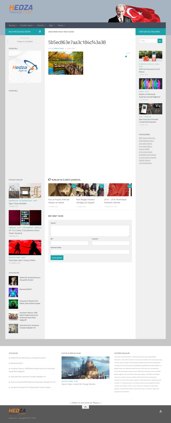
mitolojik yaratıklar (127, 383)
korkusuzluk (117, 380)
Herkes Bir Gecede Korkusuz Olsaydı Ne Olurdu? (30, 278)
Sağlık (141, 91)
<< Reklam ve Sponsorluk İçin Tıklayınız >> (85, 402)
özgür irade (156, 389)
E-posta (95, 239)
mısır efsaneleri (136, 383)
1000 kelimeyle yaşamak (139, 357)
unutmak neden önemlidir (127, 389)
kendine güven (153, 377)
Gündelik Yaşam (26, 25)
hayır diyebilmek (127, 368)
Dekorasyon (13, 201)
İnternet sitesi (56, 247)
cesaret (121, 363)
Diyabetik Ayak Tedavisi (147, 154)
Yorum (53, 223)
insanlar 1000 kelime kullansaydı (142, 371)
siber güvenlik (147, 386)
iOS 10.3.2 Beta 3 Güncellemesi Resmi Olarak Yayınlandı (24, 232)
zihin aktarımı (149, 389)
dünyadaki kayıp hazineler (145, 363)
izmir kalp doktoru (145, 143)
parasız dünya (144, 383)
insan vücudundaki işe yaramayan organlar (135, 374)
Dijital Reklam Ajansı (146, 140)
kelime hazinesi (145, 377)
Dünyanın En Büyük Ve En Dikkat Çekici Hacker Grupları (30, 302)
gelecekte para (139, 365)
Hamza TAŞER (144, 149)
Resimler (40, 25)
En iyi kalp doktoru (145, 146)
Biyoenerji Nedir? (26, 289)
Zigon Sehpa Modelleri (18, 203)
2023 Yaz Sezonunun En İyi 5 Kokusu (149, 70)
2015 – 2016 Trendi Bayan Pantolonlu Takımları (115, 201)
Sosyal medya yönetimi (147, 157)
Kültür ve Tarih (14, 257)
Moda (157, 64)
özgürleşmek (117, 392)
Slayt (35, 201)
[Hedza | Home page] (21, 9)
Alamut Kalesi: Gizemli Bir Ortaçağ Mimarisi (78, 384)
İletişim (60, 25)
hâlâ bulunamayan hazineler (125, 371)
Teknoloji (12, 25)
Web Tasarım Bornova (147, 138)
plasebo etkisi (151, 383)
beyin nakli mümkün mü (128, 360)
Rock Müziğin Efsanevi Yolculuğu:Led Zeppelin (85, 201)
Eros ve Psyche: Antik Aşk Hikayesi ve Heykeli (58, 201)
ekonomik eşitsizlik (130, 365)
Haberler (12, 227)
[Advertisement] (90, 119)
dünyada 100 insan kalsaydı (131, 363)
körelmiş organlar (134, 380)
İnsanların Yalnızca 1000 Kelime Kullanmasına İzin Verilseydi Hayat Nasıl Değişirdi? (29, 316)
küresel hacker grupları (145, 380)
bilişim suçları (139, 360)
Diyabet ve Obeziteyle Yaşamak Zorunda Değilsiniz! (149, 95)
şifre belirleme (125, 392)
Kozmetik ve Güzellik (146, 64)
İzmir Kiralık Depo (145, 163)
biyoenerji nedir (147, 360)
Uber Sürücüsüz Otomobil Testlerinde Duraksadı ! (148, 120)
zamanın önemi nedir (139, 389)
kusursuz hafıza (125, 380)
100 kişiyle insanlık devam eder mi (123, 357)
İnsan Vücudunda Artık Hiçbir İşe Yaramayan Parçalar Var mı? (33, 382)
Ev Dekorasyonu (25, 201)
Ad (52, 239)
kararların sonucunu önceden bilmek (131, 377)
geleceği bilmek (118, 368)
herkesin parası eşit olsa (138, 368)
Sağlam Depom (145, 160)
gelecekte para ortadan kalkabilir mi (152, 365)
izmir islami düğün (145, 152)
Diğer (51, 25)
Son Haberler (27, 227)
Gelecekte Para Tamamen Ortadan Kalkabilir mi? (29, 326)
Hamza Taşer (59, 48)
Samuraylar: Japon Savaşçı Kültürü (22, 260)
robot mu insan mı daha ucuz (135, 386)
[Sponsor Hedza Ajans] (40, 31)
